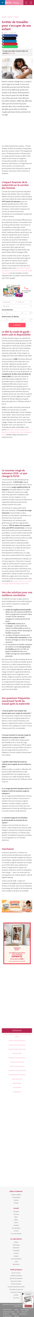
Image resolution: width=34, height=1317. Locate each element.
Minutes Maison (23, 1314)
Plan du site (24, 1312)
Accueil (4, 17)
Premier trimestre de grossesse (17, 1041)
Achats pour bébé (17, 1053)
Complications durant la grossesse (17, 1070)
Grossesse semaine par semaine (16, 1287)
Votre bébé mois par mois (16, 1289)
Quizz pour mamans (16, 1281)
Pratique (16, 1203)
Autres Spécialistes (16, 1259)
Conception (16, 1211)
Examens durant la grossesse (17, 1066)
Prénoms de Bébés (16, 1195)
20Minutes (14, 1314)
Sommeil (16, 1253)
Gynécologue (16, 1245)
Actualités (16, 1225)
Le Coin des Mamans (16, 1234)
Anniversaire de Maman (10, 316)
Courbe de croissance (16, 1292)
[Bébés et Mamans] (14, 2)
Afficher (11, 53)
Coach (16, 1261)
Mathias (5, 33)
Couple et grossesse (17, 1079)
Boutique (16, 1200)
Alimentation (16, 1248)
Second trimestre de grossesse (17, 1045)
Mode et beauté (17, 1083)
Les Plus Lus (16, 1030)
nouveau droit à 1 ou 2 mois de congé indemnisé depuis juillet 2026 (16, 582)
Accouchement (7, 309)
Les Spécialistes (16, 1197)
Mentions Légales (25, 1310)
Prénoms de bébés (16, 1284)
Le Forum (16, 1231)
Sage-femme (16, 1264)
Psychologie (16, 1250)
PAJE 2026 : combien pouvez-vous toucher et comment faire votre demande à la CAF (16, 432)
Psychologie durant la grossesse (17, 1075)
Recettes (16, 1295)
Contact (16, 1310)
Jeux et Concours (16, 1273)
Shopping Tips (17, 1092)
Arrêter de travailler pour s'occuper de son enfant (16, 25)
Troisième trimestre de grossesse (17, 1049)
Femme (10, 17)
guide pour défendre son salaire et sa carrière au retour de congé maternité (17, 271)
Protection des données (8, 1312)
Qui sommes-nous (7, 1309)
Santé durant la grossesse (17, 1062)
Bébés (16, 1217)
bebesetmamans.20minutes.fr (10, 1304)
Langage (16, 1256)
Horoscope (16, 1298)
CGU (18, 1312)
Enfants (16, 1220)
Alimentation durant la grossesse (17, 1058)
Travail (16, 17)
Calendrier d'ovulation (16, 1276)
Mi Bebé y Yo (6, 1314)
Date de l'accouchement (16, 1278)
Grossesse (16, 1214)
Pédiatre (16, 1242)
